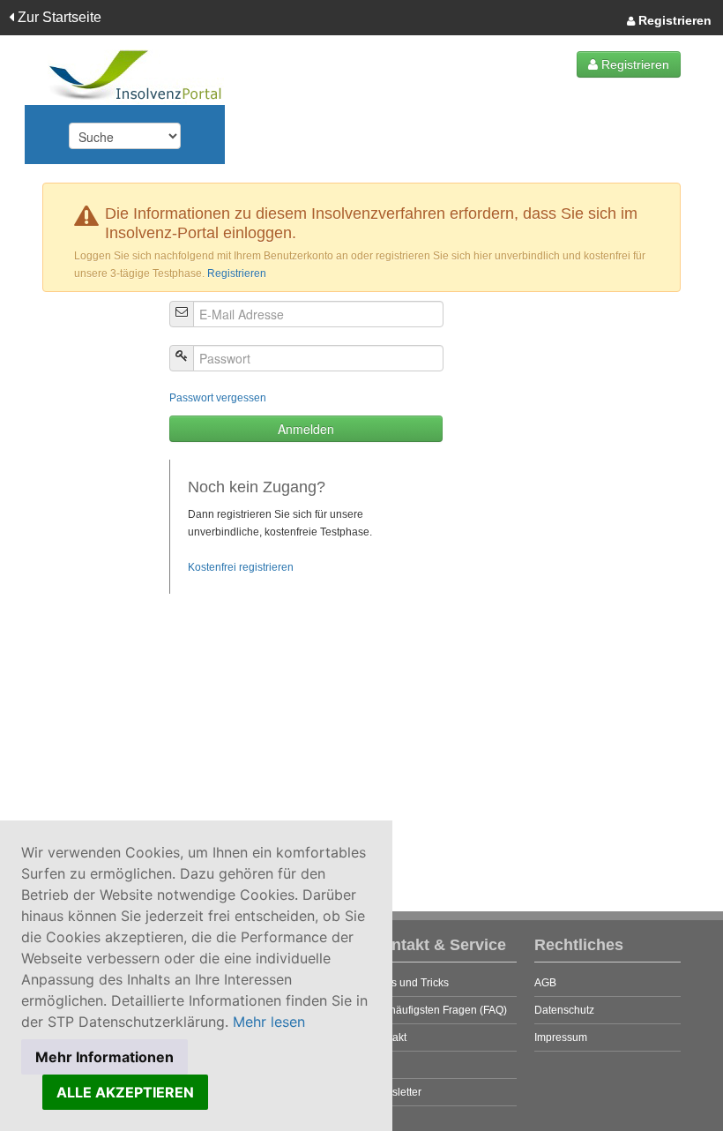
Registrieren (673, 20)
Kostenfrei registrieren (241, 567)
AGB (545, 983)
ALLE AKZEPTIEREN (125, 1092)
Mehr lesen (269, 1021)
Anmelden (306, 429)
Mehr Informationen (104, 1057)
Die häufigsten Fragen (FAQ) (438, 1010)
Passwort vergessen (217, 398)
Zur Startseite (57, 17)
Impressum (560, 1037)
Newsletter (395, 1092)
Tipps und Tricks (409, 983)
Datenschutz (564, 1010)
